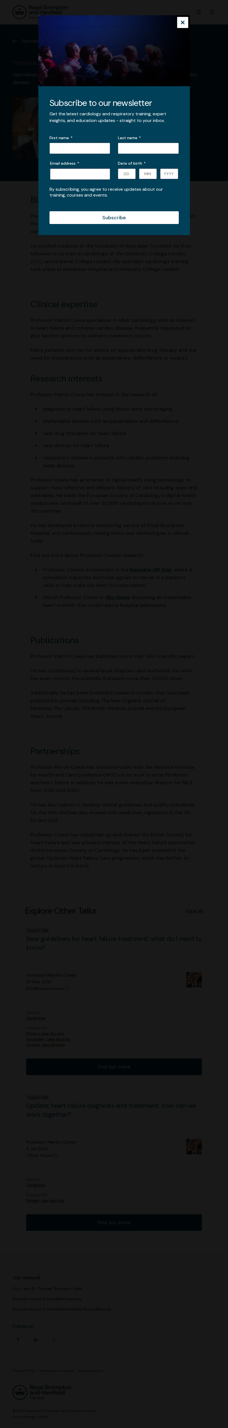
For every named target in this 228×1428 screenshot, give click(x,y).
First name (59, 137)
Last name (127, 137)
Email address (64, 163)
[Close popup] (182, 23)
